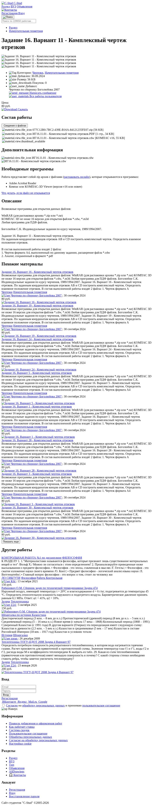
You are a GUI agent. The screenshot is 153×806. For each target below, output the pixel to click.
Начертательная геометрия (26, 31)
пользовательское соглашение (101, 705)
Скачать (22, 109)
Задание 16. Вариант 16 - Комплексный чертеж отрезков (37, 271)
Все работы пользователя (45, 96)
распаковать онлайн (76, 176)
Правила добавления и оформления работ (35, 723)
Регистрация (9, 13)
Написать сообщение (42, 92)
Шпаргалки (20, 635)
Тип (11, 764)
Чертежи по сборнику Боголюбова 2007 (36, 295)
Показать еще (11, 541)
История (6, 635)
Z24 (13, 604)
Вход (21, 13)
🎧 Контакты (17, 775)
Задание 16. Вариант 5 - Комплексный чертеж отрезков (36, 372)
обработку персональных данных (43, 705)
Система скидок (19, 730)
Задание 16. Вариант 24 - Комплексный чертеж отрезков (37, 339)
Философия (28, 577)
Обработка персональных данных (30, 736)
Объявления (24, 6)
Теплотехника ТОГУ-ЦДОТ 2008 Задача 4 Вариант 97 (36, 641)
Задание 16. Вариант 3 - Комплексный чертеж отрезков (36, 473)
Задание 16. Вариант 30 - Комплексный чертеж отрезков (37, 507)
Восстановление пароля (24, 796)
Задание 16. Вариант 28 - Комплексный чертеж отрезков (37, 440)
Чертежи (37, 72)
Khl (13, 581)
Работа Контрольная (49, 577)
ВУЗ (13, 6)
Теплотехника (20, 601)
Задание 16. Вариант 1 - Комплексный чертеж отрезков (36, 406)
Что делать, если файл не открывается (25, 193)
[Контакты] (9, 9)
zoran (14, 638)
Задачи (5, 601)
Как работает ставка (22, 726)
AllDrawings (16, 771)
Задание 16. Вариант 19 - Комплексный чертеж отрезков (37, 305)
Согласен (12, 705)
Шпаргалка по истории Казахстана (23, 615)
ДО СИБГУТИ (10, 577)
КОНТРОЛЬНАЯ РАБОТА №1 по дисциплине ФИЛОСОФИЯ (41, 557)
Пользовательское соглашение (28, 733)
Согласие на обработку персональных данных (38, 740)
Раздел (5, 6)
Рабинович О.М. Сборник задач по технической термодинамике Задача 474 (49, 588)
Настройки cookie (20, 743)
